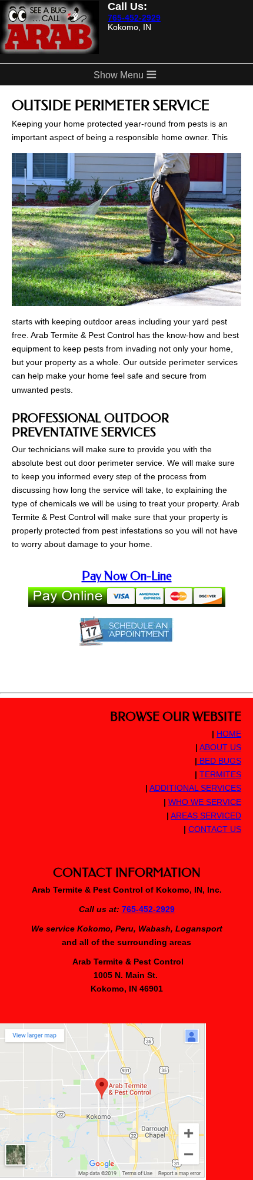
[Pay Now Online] (126, 600)
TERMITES (220, 774)
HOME (229, 733)
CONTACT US (214, 829)
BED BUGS (219, 760)
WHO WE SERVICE (204, 802)
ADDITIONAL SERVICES (195, 788)
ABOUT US (220, 747)
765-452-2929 (134, 17)
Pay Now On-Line (127, 576)
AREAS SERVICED (206, 815)
